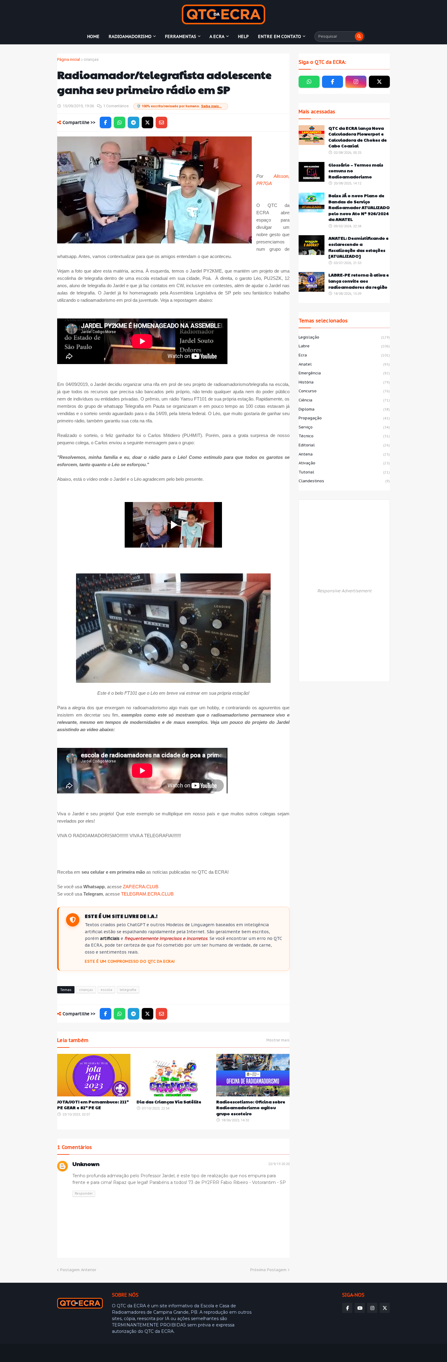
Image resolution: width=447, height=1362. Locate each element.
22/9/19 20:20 (278, 1164)
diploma (344, 409)
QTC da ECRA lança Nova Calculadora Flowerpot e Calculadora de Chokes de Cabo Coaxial (357, 137)
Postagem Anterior (78, 1269)
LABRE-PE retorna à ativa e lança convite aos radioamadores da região (358, 281)
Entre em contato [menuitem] (279, 36)
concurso (344, 391)
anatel (344, 364)
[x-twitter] (379, 82)
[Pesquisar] (359, 36)
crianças (91, 59)
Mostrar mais (277, 1040)
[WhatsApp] (119, 122)
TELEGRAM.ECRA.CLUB (147, 893)
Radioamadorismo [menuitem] (130, 36)
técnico (344, 436)
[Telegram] (133, 122)
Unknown (85, 1164)
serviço (344, 427)
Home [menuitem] (93, 36)
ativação (344, 463)
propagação (344, 418)
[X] (147, 122)
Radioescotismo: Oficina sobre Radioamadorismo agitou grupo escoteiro (250, 1107)
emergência (344, 373)
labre (344, 346)
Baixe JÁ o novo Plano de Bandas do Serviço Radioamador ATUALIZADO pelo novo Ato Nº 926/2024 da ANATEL (359, 207)
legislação (344, 337)
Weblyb (161, 1353)
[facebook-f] (332, 82)
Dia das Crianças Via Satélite (169, 1102)
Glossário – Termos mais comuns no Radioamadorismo (355, 171)
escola (106, 990)
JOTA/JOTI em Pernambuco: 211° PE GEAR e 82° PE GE (93, 1105)
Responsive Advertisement (344, 590)
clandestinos (344, 480)
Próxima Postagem (268, 1269)
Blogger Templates (101, 1353)
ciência (344, 400)
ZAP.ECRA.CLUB (140, 886)
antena (344, 454)
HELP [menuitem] (243, 36)
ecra (344, 355)
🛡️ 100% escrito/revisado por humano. (179, 106)
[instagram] (355, 82)
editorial (344, 445)
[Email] (161, 122)
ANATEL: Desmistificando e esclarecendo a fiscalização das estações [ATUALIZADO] (358, 247)
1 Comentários (116, 106)
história (344, 382)
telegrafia (128, 990)
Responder (84, 1193)
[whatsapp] (309, 82)
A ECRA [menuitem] (217, 36)
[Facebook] (105, 122)
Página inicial (68, 59)
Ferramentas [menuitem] (180, 36)
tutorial (344, 472)
